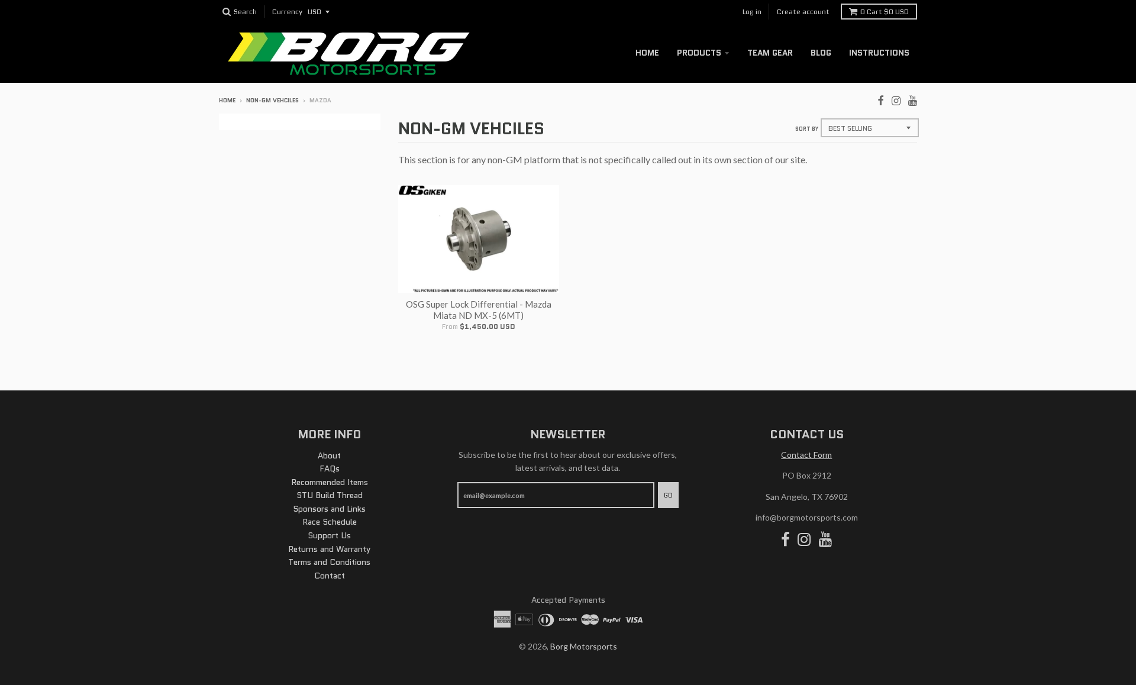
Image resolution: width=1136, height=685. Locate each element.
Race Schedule (329, 522)
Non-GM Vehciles (272, 100)
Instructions (879, 53)
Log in (752, 12)
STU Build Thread (329, 495)
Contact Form (806, 455)
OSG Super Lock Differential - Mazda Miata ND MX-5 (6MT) (478, 310)
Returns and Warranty (329, 549)
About (329, 455)
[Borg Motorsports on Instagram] (896, 99)
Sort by (806, 129)
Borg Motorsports (583, 646)
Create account (803, 12)
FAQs (330, 468)
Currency (287, 12)
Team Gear (770, 53)
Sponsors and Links (329, 509)
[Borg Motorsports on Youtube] (912, 99)
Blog (821, 53)
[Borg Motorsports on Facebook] (880, 99)
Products (699, 53)
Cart (884, 12)
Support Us (329, 535)
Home (647, 53)
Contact (329, 575)
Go (668, 495)
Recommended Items (329, 482)
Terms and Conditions (329, 562)
